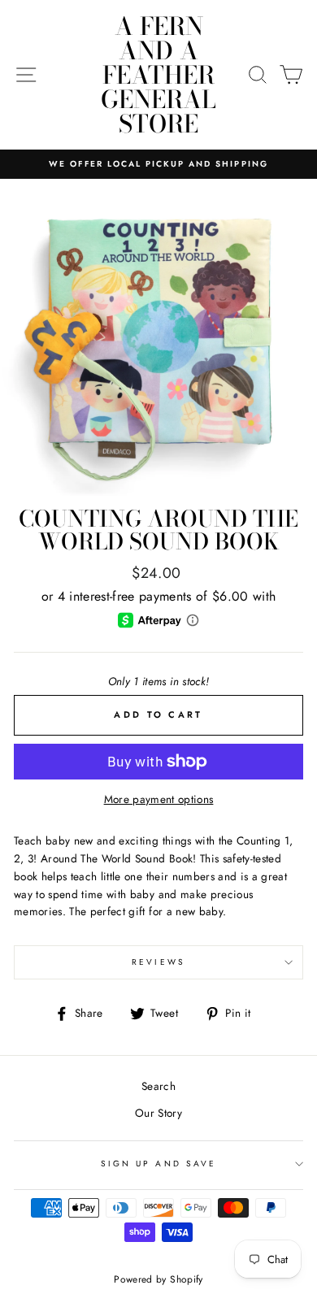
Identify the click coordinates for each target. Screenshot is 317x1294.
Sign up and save (158, 1163)
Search (158, 1086)
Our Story (158, 1113)
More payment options (159, 799)
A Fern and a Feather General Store (158, 74)
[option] (158, 164)
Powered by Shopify (158, 1279)
